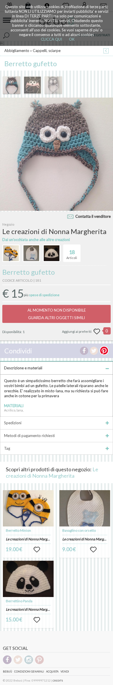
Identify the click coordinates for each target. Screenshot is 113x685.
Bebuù (7, 671)
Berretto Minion (18, 530)
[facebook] (7, 663)
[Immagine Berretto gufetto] (11, 85)
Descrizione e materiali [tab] (23, 368)
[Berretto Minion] (28, 508)
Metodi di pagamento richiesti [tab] (29, 435)
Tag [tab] (7, 448)
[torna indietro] (106, 51)
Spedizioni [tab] (12, 422)
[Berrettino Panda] (28, 579)
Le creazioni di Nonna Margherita (52, 472)
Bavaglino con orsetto (79, 530)
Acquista (52, 671)
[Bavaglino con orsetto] (84, 508)
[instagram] (28, 663)
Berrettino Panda (19, 601)
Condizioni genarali (29, 671)
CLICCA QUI (51, 39)
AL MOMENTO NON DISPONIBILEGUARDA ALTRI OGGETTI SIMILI (57, 314)
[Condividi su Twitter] (94, 350)
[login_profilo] (37, 549)
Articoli (71, 254)
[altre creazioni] (11, 253)
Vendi (65, 671)
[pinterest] (39, 663)
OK (71, 39)
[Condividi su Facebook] (84, 350)
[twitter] (18, 663)
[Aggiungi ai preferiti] (97, 331)
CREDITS (58, 680)
